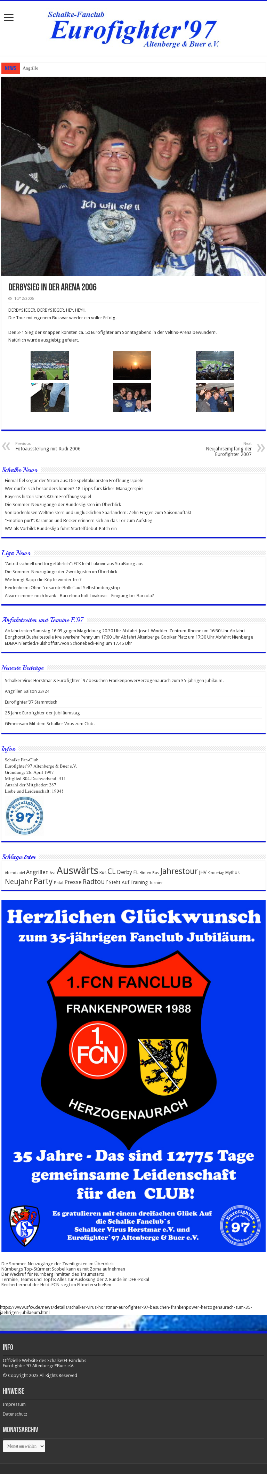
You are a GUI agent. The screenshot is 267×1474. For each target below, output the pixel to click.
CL (111, 871)
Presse (73, 882)
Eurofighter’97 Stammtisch (31, 702)
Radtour (95, 882)
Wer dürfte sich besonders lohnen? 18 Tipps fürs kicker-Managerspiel (74, 488)
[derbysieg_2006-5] (214, 365)
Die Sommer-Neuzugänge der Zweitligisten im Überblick (61, 571)
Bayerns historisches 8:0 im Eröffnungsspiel (48, 496)
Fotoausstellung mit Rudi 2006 (48, 446)
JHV (203, 872)
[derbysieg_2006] (132, 365)
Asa (53, 873)
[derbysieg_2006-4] (49, 397)
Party (43, 881)
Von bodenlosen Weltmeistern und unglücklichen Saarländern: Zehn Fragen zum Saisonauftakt (98, 512)
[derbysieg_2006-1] (49, 365)
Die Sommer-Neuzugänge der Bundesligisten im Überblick (63, 504)
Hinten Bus (149, 873)
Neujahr (18, 882)
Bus (102, 872)
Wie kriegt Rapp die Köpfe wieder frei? (43, 579)
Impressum (14, 1404)
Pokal (58, 883)
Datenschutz (15, 1414)
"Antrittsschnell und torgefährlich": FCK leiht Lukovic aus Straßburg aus (74, 563)
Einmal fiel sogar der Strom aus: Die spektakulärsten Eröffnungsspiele (74, 480)
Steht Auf (119, 882)
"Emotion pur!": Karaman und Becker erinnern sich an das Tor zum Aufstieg (79, 520)
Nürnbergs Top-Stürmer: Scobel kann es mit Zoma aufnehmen (63, 1269)
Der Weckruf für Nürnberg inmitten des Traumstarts (52, 1274)
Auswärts (77, 870)
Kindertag (216, 873)
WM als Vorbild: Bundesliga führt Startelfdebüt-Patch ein (61, 528)
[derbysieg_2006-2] (214, 397)
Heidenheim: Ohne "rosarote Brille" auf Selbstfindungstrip (62, 587)
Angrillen (37, 872)
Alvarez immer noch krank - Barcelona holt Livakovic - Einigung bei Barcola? (79, 595)
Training (139, 882)
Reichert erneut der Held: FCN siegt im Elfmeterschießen (56, 1284)
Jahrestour (179, 871)
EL (135, 872)
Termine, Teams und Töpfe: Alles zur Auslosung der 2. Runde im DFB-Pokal (75, 1279)
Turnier (156, 882)
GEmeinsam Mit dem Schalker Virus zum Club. (50, 723)
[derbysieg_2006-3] (132, 397)
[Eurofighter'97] (133, 27)
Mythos (232, 872)
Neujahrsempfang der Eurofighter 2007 (229, 449)
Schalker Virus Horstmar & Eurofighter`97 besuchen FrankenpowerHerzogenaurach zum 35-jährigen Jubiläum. (114, 680)
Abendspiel (15, 873)
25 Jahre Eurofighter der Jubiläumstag (42, 712)
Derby (124, 872)
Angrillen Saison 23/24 (44, 68)
